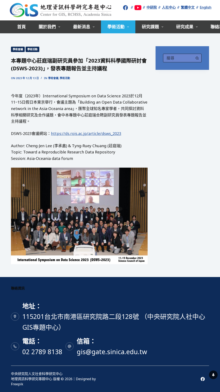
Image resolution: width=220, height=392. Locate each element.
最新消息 (81, 27)
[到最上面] (213, 375)
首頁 (21, 27)
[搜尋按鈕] (197, 58)
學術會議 (18, 49)
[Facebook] (203, 379)
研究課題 (150, 27)
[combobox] (178, 58)
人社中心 (169, 7)
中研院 (152, 7)
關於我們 (47, 27)
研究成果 (184, 27)
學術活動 (116, 27)
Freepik (17, 384)
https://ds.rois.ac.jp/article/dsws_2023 (86, 133)
